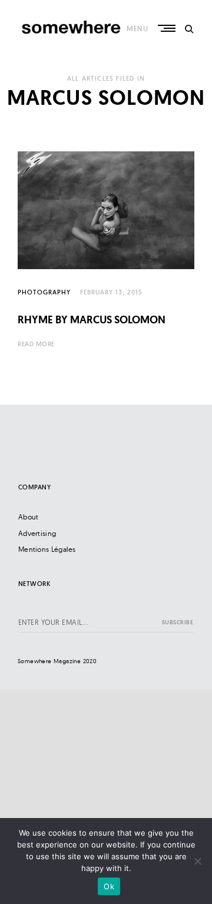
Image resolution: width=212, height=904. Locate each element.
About (28, 516)
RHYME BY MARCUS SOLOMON (91, 319)
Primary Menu (168, 28)
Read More (36, 344)
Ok (109, 886)
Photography (44, 292)
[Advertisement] (106, 796)
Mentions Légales (47, 549)
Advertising (37, 533)
